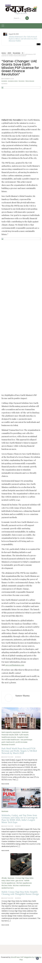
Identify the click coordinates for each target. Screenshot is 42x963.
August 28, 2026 (8, 898)
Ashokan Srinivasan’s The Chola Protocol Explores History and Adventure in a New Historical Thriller (23, 39)
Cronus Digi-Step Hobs (24, 878)
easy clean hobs (8, 880)
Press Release (29, 81)
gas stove (19, 880)
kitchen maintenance (21, 885)
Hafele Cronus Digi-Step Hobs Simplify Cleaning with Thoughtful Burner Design (20, 893)
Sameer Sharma (22, 695)
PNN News (22, 81)
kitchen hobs (7, 885)
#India (4, 878)
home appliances (8, 883)
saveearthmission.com (14, 665)
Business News (13, 81)
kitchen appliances (24, 883)
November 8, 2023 (8, 79)
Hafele (26, 880)
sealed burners (8, 888)
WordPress (15, 957)
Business (4, 81)
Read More (5, 925)
